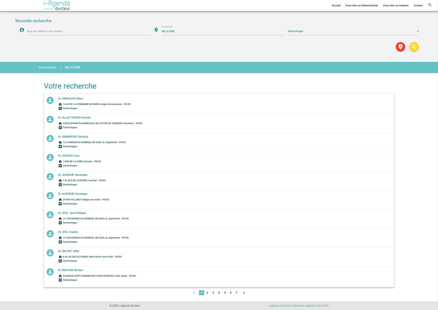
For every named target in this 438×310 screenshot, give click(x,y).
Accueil (336, 5)
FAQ (326, 305)
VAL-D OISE (72, 67)
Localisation (167, 26)
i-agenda (274, 305)
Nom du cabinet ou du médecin (45, 31)
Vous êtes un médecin (396, 5)
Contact (418, 5)
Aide (318, 305)
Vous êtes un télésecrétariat (362, 5)
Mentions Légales (303, 305)
